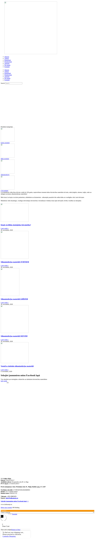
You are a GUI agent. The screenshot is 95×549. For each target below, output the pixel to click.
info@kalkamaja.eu (12, 498)
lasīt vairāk (4, 381)
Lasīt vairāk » (5, 228)
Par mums (7, 65)
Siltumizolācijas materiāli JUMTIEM (15, 262)
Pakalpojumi (8, 62)
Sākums (6, 57)
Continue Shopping (9, 536)
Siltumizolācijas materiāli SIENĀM (14, 336)
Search (3, 83)
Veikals (6, 58)
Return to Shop (15, 529)
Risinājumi (7, 60)
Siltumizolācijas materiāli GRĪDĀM (14, 299)
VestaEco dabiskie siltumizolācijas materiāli (17, 366)
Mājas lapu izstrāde (6, 507)
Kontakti (7, 67)
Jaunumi (6, 63)
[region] (47, 105)
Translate (14, 514)
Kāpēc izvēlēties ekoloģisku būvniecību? (16, 225)
